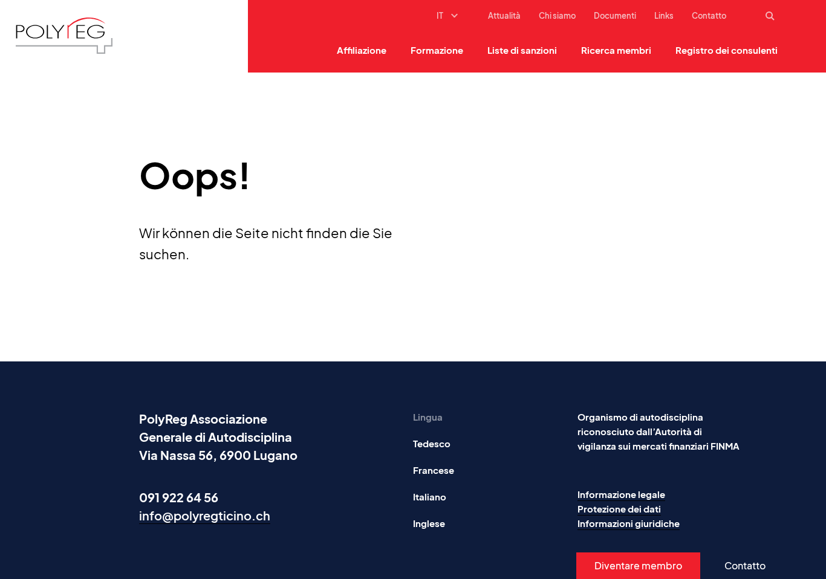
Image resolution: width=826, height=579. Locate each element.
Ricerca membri (616, 50)
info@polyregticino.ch (204, 515)
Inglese (429, 523)
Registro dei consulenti (726, 50)
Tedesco (431, 443)
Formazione (437, 50)
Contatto (709, 16)
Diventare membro (638, 565)
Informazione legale (621, 494)
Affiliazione (361, 50)
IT (440, 16)
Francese (433, 470)
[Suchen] (772, 16)
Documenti (615, 16)
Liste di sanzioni (522, 50)
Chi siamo (557, 16)
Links (664, 16)
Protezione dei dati (619, 508)
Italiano (429, 496)
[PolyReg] (64, 36)
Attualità (504, 16)
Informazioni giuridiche (628, 523)
